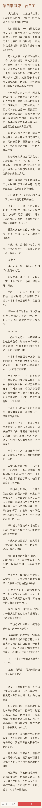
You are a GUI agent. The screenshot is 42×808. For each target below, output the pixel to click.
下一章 (29, 803)
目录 (13, 803)
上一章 (4, 803)
